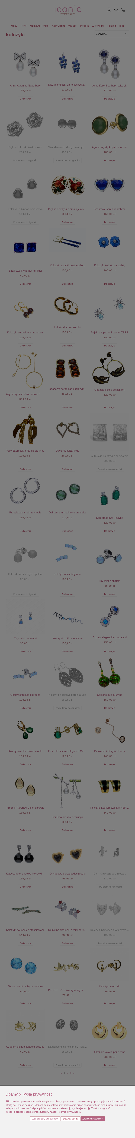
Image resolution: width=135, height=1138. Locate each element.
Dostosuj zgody (70, 1119)
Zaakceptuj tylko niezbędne (45, 1119)
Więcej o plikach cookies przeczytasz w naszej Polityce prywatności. (43, 1111)
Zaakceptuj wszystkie (92, 1119)
